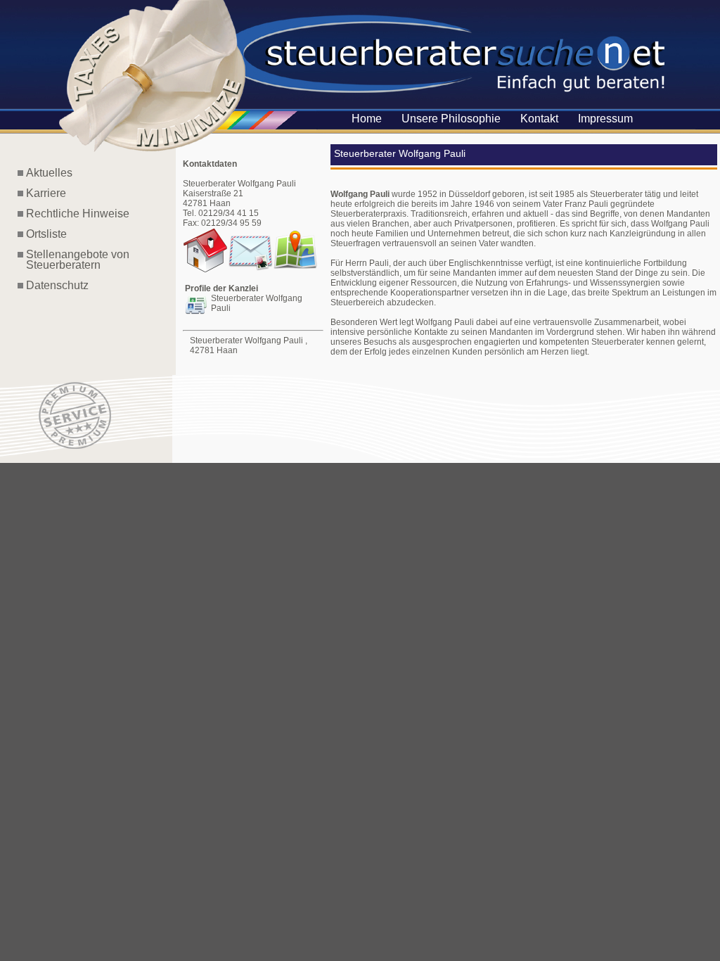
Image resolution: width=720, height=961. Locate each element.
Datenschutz (57, 285)
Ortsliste (46, 234)
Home (367, 119)
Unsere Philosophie (451, 119)
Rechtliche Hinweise (77, 213)
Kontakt (539, 119)
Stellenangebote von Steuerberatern (73, 259)
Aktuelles (49, 173)
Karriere (46, 193)
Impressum (605, 119)
